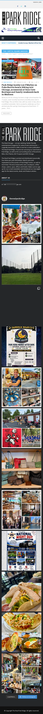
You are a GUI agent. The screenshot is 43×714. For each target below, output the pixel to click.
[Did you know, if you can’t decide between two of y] (21, 387)
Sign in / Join (37, 2)
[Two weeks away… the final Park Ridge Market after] (21, 346)
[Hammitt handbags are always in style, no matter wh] (21, 469)
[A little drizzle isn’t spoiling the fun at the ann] (21, 224)
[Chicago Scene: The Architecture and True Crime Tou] (21, 510)
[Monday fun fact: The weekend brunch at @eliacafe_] (21, 632)
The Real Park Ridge (19, 711)
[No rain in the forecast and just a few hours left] (21, 673)
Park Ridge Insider (8, 61)
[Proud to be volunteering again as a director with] (21, 428)
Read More (6, 113)
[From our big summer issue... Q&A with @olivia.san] (21, 305)
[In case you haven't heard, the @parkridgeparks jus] (21, 265)
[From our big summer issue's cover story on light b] (21, 591)
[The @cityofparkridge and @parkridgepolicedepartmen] (21, 551)
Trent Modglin (7, 82)
